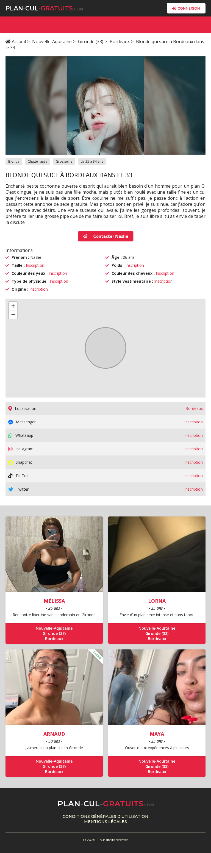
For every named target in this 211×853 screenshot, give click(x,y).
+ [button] (13, 305)
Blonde (14, 161)
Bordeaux (120, 41)
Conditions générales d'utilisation (105, 816)
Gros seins (64, 161)
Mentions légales (105, 821)
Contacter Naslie (110, 236)
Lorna (157, 601)
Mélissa (54, 601)
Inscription (35, 265)
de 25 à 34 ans (91, 161)
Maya (157, 733)
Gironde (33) (90, 41)
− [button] (13, 314)
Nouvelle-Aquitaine (52, 41)
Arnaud (54, 733)
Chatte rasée (38, 161)
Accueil (19, 41)
